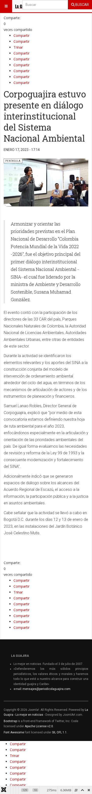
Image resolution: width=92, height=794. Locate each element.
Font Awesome (14, 732)
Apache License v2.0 (39, 726)
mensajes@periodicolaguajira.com (46, 689)
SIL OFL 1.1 (59, 732)
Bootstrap (10, 721)
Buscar (82, 5)
